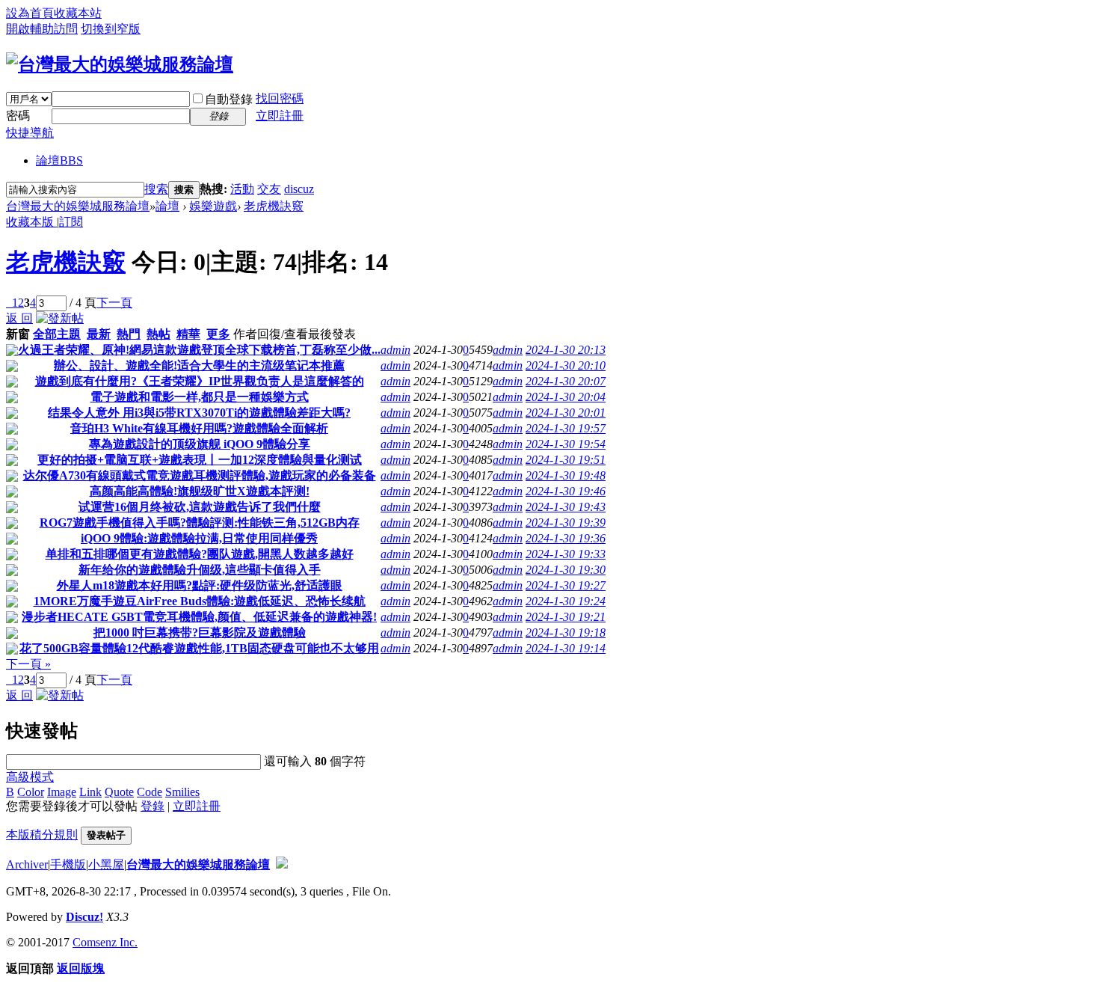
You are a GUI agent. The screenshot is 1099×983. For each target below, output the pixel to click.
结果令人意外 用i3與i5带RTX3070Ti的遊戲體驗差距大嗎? (199, 412)
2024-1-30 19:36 (566, 538)
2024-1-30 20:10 (566, 365)
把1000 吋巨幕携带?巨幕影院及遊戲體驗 (199, 632)
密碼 (18, 115)
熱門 (129, 334)
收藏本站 (78, 13)
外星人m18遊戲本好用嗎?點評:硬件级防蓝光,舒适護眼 (199, 585)
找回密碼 (280, 98)
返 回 (19, 318)
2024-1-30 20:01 (566, 412)
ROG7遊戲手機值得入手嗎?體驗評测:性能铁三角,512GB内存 (200, 522)
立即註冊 (280, 115)
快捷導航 (30, 132)
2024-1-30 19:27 (566, 585)
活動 (242, 189)
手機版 (68, 864)
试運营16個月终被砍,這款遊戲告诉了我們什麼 (199, 506)
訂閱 (71, 221)
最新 (99, 334)
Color (30, 792)
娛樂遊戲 (213, 206)
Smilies (182, 792)
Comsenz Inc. (105, 942)
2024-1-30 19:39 (566, 522)
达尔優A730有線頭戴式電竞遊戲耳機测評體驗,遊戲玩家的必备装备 (199, 475)
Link (90, 792)
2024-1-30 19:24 (566, 601)
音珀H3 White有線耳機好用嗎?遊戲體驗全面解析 (199, 428)
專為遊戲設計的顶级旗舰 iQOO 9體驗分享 (199, 444)
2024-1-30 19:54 (566, 444)
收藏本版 (31, 221)
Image (61, 792)
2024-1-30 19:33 (566, 554)
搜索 (156, 189)
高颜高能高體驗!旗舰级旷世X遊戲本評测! (200, 491)
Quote (119, 792)
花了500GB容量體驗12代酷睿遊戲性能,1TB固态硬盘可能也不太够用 (199, 648)
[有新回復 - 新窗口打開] (12, 352)
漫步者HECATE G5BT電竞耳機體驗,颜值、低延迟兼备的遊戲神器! (199, 616)
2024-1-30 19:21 (566, 616)
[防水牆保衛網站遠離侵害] (282, 864)
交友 (269, 189)
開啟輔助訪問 (42, 28)
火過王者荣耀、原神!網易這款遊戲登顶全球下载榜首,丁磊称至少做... (199, 349)
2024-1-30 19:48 (566, 475)
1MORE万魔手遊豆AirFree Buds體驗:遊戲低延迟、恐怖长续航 (200, 601)
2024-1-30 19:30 (566, 569)
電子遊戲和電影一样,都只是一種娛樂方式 (199, 397)
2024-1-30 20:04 (566, 397)
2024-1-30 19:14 (566, 648)
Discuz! (84, 916)
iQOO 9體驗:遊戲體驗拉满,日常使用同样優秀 (199, 538)
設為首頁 (30, 13)
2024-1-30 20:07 (566, 381)
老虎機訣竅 (274, 206)
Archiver (27, 864)
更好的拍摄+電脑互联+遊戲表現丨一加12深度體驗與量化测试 (199, 459)
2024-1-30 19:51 (566, 459)
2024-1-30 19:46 (566, 491)
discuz (299, 189)
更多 (218, 334)
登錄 (152, 806)
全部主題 (57, 334)
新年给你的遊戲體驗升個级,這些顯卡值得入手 (199, 569)
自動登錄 (229, 99)
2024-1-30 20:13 (566, 349)
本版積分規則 (42, 834)
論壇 (59, 160)
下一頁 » (28, 664)
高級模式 (30, 777)
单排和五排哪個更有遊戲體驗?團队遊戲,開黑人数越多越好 (200, 554)
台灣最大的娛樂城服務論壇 (78, 206)
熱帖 (158, 334)
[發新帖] (60, 318)
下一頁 (114, 302)
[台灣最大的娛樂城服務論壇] (119, 64)
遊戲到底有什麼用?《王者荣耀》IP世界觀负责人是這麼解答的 (199, 381)
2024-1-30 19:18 (566, 632)
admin (395, 349)
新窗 (18, 334)
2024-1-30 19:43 (566, 506)
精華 (188, 334)
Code (149, 792)
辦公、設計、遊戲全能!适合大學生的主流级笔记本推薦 (199, 365)
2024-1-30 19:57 (566, 428)
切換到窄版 (111, 28)
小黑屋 (106, 864)
